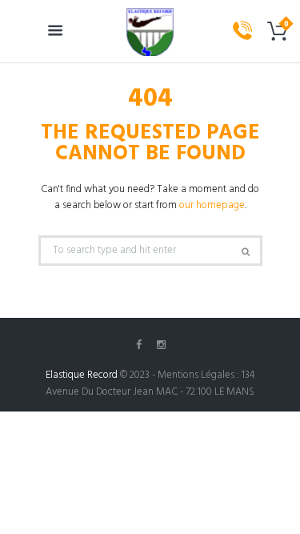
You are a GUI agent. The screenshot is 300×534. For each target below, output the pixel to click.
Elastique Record (82, 375)
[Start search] (243, 252)
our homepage (212, 205)
